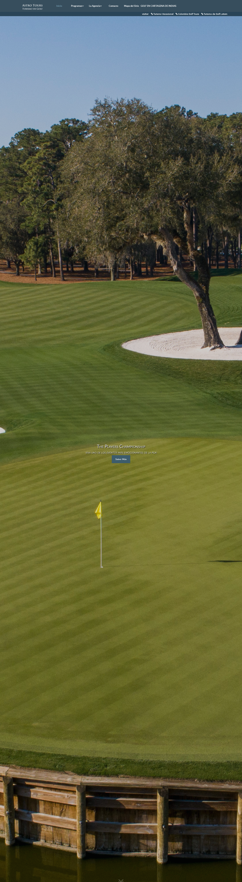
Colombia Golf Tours (188, 14)
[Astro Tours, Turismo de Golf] (32, 7)
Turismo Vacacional (163, 14)
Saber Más (121, 459)
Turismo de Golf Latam (215, 14)
